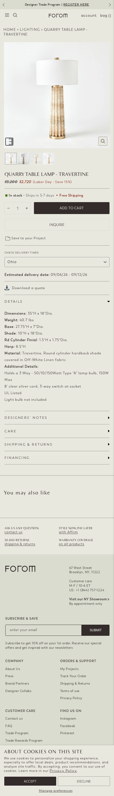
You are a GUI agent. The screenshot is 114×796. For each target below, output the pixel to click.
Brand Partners (17, 683)
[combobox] (15, 15)
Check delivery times (22, 252)
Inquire (56, 225)
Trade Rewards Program (24, 740)
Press (9, 676)
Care (10, 431)
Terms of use (70, 691)
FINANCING (17, 458)
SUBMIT (96, 630)
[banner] (57, 4)
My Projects (69, 669)
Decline (84, 781)
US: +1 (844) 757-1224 (86, 590)
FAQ (8, 726)
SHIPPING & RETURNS (28, 444)
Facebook (67, 726)
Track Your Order (73, 676)
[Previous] (3, 6)
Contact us (14, 718)
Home (9, 30)
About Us (12, 669)
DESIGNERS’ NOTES (26, 418)
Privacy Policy (63, 771)
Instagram (68, 718)
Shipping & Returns (75, 683)
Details (14, 301)
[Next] (111, 6)
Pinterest (67, 733)
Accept (30, 781)
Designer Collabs (18, 691)
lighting (30, 30)
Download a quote (28, 288)
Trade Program (17, 733)
